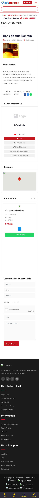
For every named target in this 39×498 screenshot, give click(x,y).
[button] (19, 179)
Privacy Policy (5, 439)
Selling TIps (5, 395)
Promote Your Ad (7, 410)
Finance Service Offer (14, 210)
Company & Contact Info (9, 424)
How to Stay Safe (7, 462)
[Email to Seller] (19, 229)
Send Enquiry (20, 235)
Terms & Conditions (8, 465)
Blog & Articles (6, 428)
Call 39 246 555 (28, 18)
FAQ (2, 458)
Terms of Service (7, 436)
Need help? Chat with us (20, 151)
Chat (20, 138)
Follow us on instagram (20, 155)
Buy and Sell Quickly (7, 398)
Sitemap (4, 432)
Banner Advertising (7, 406)
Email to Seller (20, 143)
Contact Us (5, 469)
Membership (5, 402)
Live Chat (4, 454)
